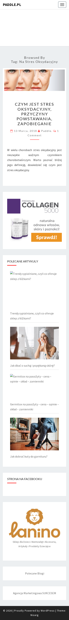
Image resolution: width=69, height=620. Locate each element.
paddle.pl (12, 4)
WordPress (48, 610)
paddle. (46, 130)
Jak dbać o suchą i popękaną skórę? (32, 365)
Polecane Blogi (34, 573)
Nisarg (35, 615)
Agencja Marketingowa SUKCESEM (34, 593)
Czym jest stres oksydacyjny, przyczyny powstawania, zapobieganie (34, 114)
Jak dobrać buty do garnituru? (28, 456)
